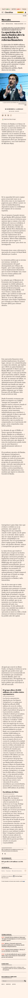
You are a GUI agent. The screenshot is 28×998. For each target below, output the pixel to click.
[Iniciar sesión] (25, 12)
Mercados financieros (17, 870)
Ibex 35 (3, 9)
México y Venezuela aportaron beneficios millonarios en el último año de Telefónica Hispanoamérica (13, 945)
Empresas (8, 870)
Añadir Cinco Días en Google (10, 119)
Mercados (6, 20)
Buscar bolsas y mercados (9, 976)
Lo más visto (5, 963)
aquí (24, 881)
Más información (5, 877)
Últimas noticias (6, 934)
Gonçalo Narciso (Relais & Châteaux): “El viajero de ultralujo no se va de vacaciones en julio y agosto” (14, 939)
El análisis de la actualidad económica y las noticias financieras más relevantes (12, 850)
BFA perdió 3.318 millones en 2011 (12, 861)
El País (24, 15)
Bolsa (3, 23)
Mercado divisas (9, 23)
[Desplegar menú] (3, 12)
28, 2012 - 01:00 (14, 111)
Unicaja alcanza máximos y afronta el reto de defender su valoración (13, 950)
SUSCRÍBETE (20, 12)
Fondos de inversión (18, 23)
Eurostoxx (8, 984)
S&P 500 (14, 9)
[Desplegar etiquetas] (25, 871)
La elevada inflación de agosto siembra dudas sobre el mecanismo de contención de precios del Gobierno (14, 955)
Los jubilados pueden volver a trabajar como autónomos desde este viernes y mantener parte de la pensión (14, 968)
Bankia (3, 870)
